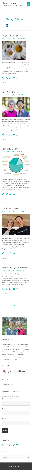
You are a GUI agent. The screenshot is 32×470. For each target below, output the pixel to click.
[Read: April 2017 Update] (16, 224)
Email (4, 419)
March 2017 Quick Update (14, 267)
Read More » (5, 82)
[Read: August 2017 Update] (14, 50)
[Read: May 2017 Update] (16, 165)
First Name (6, 399)
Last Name (6, 409)
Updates (14, 38)
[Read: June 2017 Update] (16, 106)
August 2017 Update (11, 35)
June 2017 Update (10, 91)
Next (16, 305)
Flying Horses (9, 3)
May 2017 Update (10, 148)
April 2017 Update (11, 208)
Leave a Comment (6, 38)
